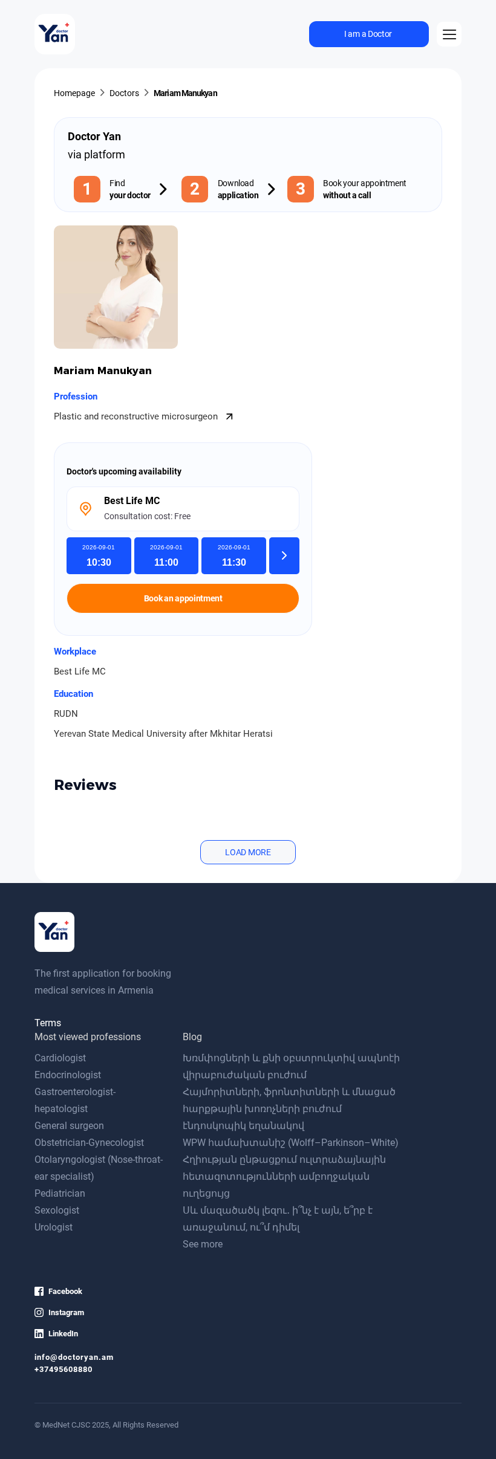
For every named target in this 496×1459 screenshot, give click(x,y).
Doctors (124, 93)
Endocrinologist (67, 1075)
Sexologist (56, 1210)
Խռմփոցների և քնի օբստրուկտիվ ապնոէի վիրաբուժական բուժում (291, 1066)
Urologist (53, 1227)
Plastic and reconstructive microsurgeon (137, 416)
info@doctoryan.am (74, 1357)
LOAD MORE (247, 852)
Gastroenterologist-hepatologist (75, 1100)
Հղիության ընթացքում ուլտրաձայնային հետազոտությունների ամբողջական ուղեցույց (284, 1176)
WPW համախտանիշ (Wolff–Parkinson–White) (291, 1142)
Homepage (74, 93)
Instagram (66, 1312)
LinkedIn (63, 1333)
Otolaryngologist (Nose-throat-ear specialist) (98, 1168)
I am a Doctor (368, 34)
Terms (47, 1023)
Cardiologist (60, 1058)
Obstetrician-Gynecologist (89, 1142)
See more (203, 1244)
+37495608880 (63, 1369)
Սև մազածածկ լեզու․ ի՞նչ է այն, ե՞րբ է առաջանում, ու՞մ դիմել (278, 1219)
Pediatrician (59, 1193)
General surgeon (69, 1125)
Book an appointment (183, 598)
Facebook (65, 1291)
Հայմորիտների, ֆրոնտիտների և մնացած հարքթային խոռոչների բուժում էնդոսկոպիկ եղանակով (289, 1108)
